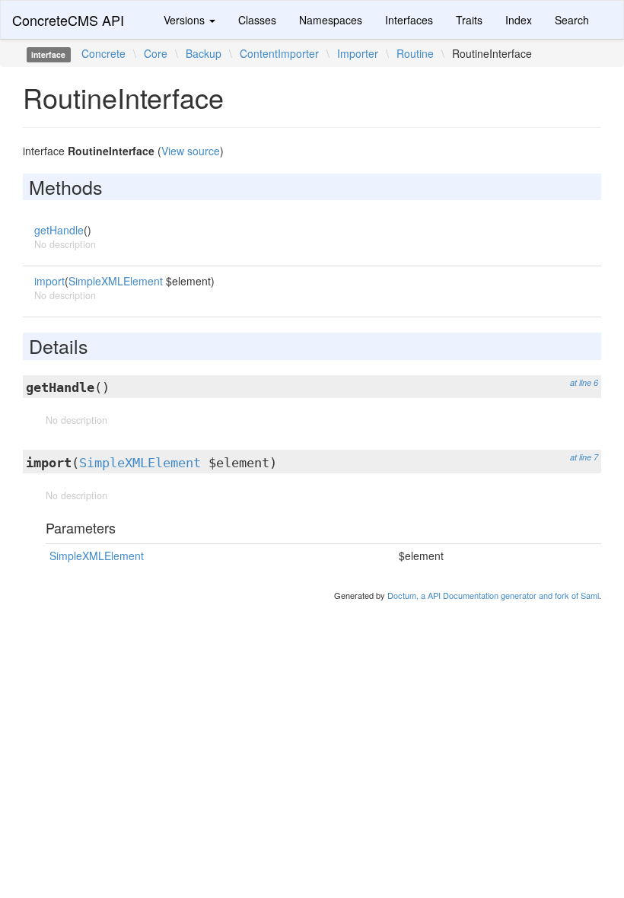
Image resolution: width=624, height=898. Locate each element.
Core (155, 53)
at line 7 (584, 457)
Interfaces (409, 19)
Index (518, 19)
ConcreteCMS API (68, 20)
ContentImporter (279, 53)
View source (190, 150)
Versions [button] (186, 19)
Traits (469, 19)
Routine (415, 53)
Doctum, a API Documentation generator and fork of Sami (493, 595)
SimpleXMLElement (115, 280)
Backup (203, 53)
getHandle (59, 229)
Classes (257, 19)
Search (572, 19)
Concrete (103, 53)
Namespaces (330, 19)
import (49, 280)
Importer (357, 53)
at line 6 (584, 382)
